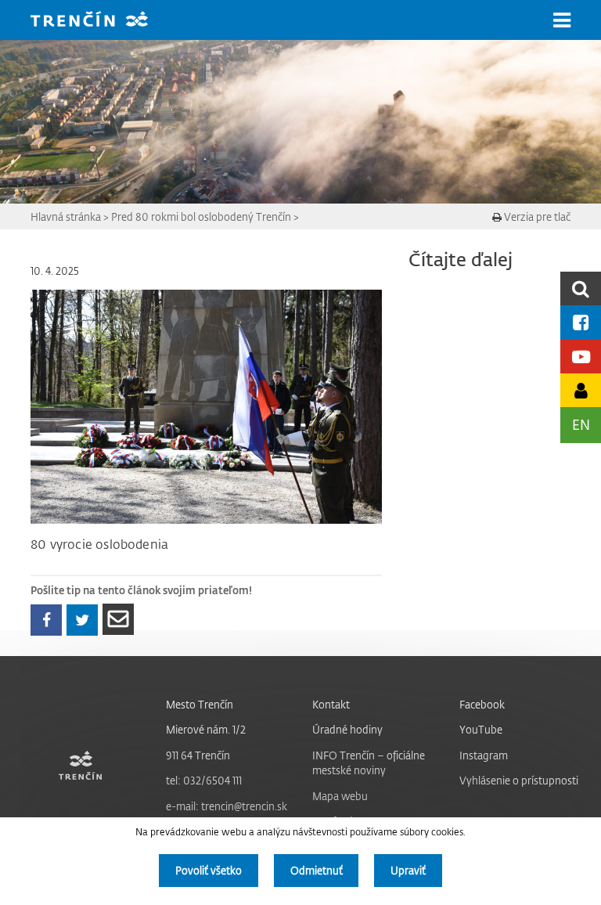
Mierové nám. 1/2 (206, 729)
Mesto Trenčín (199, 704)
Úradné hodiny (347, 729)
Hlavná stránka (66, 216)
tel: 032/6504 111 (204, 780)
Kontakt (331, 704)
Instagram (483, 755)
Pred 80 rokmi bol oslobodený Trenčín (201, 216)
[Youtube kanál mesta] (580, 356)
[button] (561, 20)
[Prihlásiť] (580, 390)
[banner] (101, 21)
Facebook (482, 704)
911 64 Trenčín (198, 755)
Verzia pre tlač (536, 216)
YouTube (480, 729)
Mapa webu (340, 795)
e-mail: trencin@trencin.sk (226, 806)
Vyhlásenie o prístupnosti (518, 780)
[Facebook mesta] (580, 322)
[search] (580, 288)
